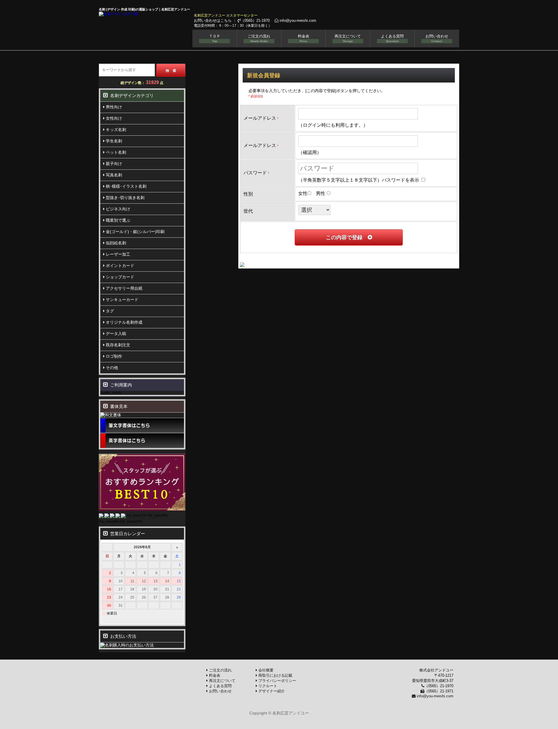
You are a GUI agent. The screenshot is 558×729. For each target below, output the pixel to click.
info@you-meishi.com (297, 20)
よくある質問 (392, 38)
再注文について (348, 38)
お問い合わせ (436, 38)
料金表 (303, 38)
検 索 (171, 71)
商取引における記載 (274, 675)
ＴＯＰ (214, 38)
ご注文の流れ (259, 38)
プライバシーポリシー (276, 680)
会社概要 (265, 670)
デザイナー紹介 (271, 691)
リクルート (267, 686)
